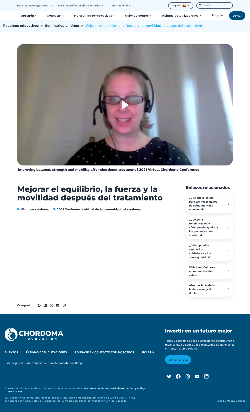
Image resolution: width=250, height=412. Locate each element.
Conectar (54, 15)
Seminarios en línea (62, 26)
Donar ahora (178, 359)
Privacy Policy (136, 388)
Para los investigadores (32, 5)
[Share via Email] (58, 305)
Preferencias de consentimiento (104, 388)
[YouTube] (197, 376)
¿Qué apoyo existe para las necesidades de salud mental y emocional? (203, 203)
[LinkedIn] (206, 376)
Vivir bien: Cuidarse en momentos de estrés (202, 271)
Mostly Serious (236, 400)
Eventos (11, 352)
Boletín (217, 15)
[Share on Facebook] (39, 305)
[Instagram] (188, 376)
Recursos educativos (21, 26)
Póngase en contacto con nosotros (104, 352)
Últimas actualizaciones (180, 15)
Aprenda (27, 15)
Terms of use (14, 391)
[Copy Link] (64, 305)
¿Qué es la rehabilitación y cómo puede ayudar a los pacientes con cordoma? (203, 227)
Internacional (119, 5)
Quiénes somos (137, 15)
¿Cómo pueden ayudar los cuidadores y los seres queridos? (200, 251)
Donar (237, 15)
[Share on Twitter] (51, 305)
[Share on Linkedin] (45, 305)
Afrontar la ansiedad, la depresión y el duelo (203, 289)
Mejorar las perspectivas (93, 15)
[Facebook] (178, 376)
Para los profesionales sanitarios (79, 5)
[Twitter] (169, 376)
